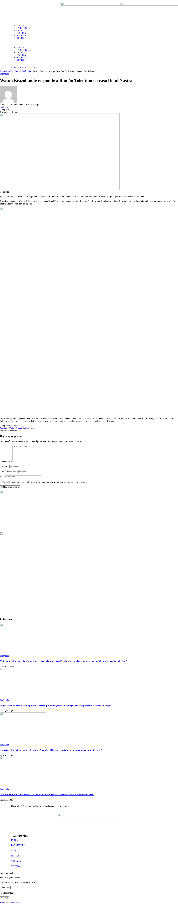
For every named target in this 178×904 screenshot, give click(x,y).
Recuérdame (8, 893)
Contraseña (5, 887)
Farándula (4, 74)
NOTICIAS (16, 856)
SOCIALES (16, 861)
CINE (13, 850)
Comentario (6, 461)
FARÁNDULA (18, 845)
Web (2, 476)
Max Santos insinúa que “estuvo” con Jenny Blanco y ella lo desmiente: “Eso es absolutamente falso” (47, 794)
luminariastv (5, 107)
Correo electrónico (9, 471)
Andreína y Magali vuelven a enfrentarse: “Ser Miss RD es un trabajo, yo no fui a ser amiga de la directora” (51, 750)
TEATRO (15, 866)
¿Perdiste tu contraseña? (10, 903)
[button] (89, 43)
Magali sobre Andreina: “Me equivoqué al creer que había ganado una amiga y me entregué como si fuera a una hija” (55, 705)
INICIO (14, 840)
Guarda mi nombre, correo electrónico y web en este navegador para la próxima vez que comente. (46, 482)
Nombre (4, 466)
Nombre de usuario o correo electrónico (17, 882)
